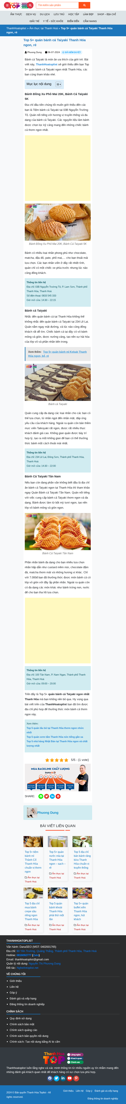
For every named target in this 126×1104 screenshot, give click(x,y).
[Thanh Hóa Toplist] (18, 5)
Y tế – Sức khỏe (53, 21)
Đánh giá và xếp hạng (23, 998)
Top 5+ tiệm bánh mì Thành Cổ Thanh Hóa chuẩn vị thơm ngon (33, 862)
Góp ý (13, 992)
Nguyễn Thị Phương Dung (45, 963)
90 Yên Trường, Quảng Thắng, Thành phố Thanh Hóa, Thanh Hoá (56, 951)
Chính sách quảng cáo (23, 1030)
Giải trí (34, 21)
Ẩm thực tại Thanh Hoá (43, 28)
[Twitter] (56, 1078)
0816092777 (24, 955)
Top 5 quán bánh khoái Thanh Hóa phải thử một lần (56, 911)
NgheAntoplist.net (27, 967)
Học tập (73, 14)
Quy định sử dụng (21, 1018)
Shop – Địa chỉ (106, 14)
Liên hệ (14, 986)
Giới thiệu (16, 981)
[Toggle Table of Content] (56, 84)
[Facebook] (50, 1078)
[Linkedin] (63, 1078)
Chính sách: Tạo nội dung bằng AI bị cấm (35, 1041)
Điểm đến (73, 21)
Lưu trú (59, 14)
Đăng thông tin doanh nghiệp (27, 1004)
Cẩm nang (90, 21)
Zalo (36, 955)
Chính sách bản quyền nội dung (29, 1036)
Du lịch (45, 14)
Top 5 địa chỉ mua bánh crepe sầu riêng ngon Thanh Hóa (32, 911)
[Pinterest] (76, 1078)
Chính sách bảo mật (22, 1024)
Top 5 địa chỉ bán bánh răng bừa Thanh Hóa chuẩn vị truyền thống (82, 860)
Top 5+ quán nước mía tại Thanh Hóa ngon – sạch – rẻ (57, 860)
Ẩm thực (16, 14)
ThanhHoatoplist (16, 28)
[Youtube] (70, 1078)
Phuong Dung (34, 52)
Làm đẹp (88, 14)
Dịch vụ (31, 14)
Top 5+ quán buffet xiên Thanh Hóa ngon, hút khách (81, 911)
